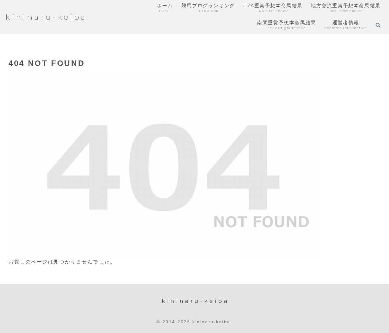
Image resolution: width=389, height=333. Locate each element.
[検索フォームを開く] (378, 25)
